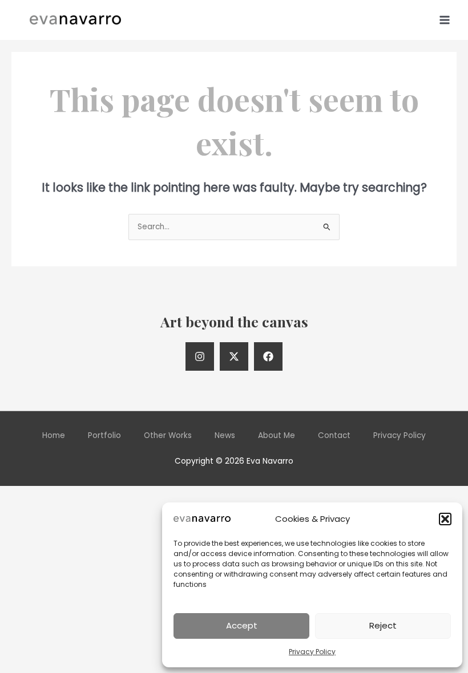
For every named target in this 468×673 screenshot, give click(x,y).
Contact (334, 435)
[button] (445, 519)
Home (53, 435)
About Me (276, 435)
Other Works (168, 435)
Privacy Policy (312, 651)
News (225, 435)
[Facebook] (268, 356)
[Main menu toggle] (445, 19)
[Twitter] (234, 356)
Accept (241, 625)
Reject (383, 625)
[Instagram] (199, 356)
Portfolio (104, 435)
